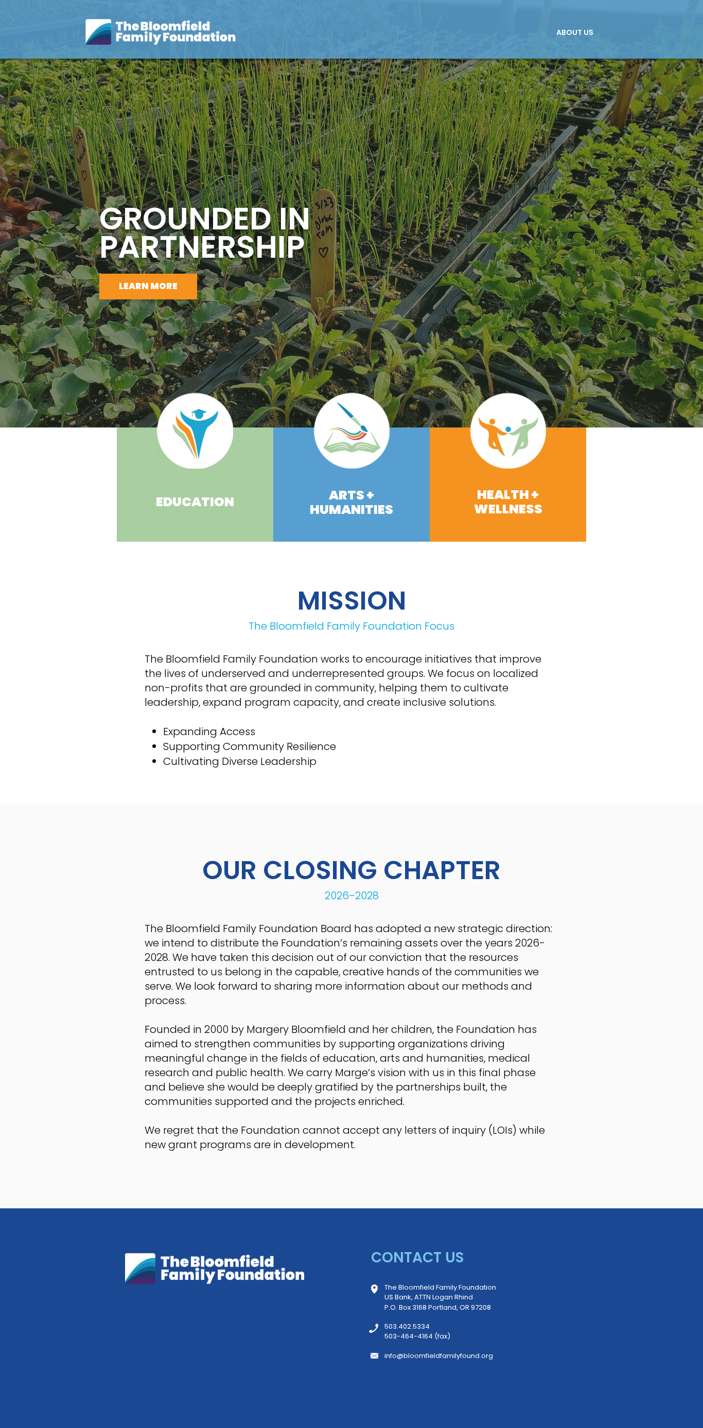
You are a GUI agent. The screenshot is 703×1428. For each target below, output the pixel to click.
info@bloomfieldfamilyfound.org (438, 1356)
